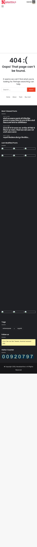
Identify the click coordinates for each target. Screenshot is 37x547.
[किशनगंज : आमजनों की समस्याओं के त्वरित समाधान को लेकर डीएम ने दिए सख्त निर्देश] (7, 232)
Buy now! (28, 97)
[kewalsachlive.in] (18, 2)
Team (20, 97)
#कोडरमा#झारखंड (7, 328)
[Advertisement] (18, 28)
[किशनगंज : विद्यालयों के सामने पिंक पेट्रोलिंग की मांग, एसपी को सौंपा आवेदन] (18, 151)
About (14, 97)
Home (8, 97)
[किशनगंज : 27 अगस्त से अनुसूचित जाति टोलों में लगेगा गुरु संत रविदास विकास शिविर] (30, 158)
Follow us (5, 334)
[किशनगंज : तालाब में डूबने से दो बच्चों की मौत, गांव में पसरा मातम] (7, 151)
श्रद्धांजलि (19, 328)
